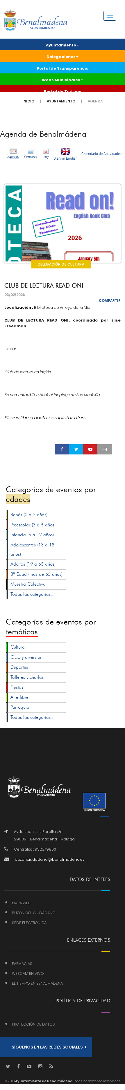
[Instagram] (40, 1066)
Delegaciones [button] (61, 56)
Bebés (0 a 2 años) (28, 514)
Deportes (19, 667)
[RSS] (51, 1066)
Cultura (17, 647)
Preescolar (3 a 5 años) (33, 525)
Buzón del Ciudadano (34, 913)
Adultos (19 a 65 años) (33, 564)
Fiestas (16, 687)
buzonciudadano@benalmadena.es (50, 859)
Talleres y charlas (27, 677)
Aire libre (19, 697)
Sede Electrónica (29, 922)
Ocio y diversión (26, 657)
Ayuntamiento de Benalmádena (43, 1081)
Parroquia (19, 707)
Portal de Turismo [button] (62, 91)
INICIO (28, 101)
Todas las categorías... (32, 594)
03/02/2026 (14, 294)
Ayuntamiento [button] (61, 45)
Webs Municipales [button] (61, 80)
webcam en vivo (28, 973)
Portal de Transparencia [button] (63, 68)
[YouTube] (29, 1066)
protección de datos (33, 1024)
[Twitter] (8, 1066)
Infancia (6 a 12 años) (32, 534)
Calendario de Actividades (101, 154)
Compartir (110, 300)
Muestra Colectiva (28, 584)
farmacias (22, 963)
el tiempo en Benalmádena (37, 983)
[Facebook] (18, 1066)
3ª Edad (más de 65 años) (36, 574)
